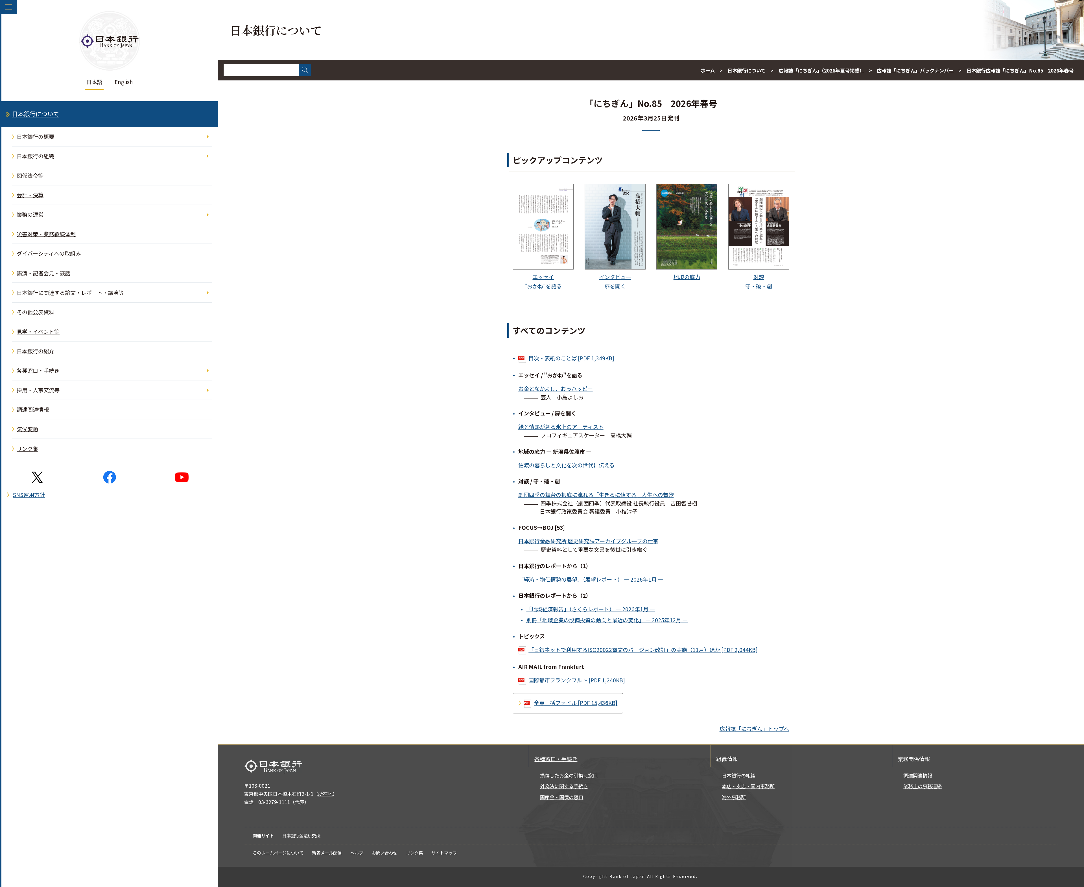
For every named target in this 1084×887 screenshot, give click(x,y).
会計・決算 (30, 195)
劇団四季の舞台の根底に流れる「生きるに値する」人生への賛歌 (596, 495)
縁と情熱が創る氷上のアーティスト (561, 427)
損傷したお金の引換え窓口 (569, 775)
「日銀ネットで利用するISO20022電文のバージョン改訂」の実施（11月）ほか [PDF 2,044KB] (643, 650)
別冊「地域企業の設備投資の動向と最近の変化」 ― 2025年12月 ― (607, 620)
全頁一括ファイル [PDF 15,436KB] (575, 703)
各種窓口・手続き (38, 370)
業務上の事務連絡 (922, 786)
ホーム (708, 70)
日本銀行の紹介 (35, 351)
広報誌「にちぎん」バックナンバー (915, 70)
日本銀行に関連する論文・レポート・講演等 (70, 293)
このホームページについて (278, 852)
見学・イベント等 (38, 332)
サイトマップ (444, 852)
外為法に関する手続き (564, 786)
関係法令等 (30, 175)
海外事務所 (734, 797)
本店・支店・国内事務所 (748, 786)
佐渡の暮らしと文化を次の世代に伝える (566, 465)
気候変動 (27, 429)
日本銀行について (35, 113)
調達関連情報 (33, 409)
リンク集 (27, 449)
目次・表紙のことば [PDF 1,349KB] (571, 358)
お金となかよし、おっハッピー (555, 389)
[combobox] (261, 70)
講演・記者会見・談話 (43, 273)
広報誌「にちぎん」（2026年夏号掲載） (821, 70)
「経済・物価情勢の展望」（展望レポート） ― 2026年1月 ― (590, 579)
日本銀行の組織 (35, 156)
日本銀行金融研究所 (301, 835)
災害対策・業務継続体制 (46, 234)
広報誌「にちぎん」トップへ (754, 729)
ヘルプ (356, 852)
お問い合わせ (384, 852)
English (124, 82)
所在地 (325, 793)
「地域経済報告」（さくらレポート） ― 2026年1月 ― (590, 609)
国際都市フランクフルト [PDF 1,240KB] (576, 680)
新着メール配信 (327, 852)
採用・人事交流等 (38, 390)
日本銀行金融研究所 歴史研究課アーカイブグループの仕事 (588, 541)
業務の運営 (30, 214)
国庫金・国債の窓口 (561, 797)
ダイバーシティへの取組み (49, 253)
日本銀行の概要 (35, 137)
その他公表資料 (35, 312)
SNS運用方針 (29, 495)
